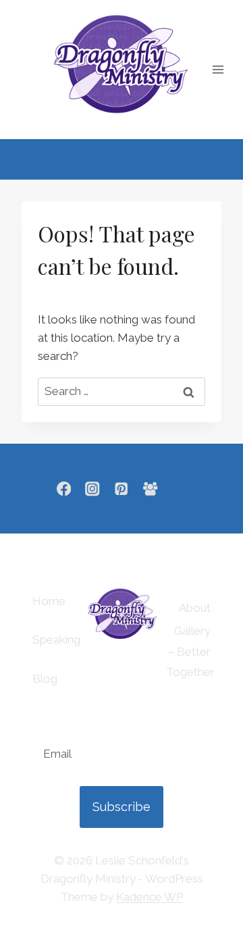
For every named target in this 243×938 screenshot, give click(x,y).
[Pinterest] (121, 488)
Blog (44, 678)
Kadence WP (149, 897)
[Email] (179, 488)
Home (48, 601)
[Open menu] (218, 69)
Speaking (56, 639)
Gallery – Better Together (188, 651)
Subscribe (121, 807)
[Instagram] (92, 488)
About (195, 608)
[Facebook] (63, 488)
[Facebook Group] (150, 488)
